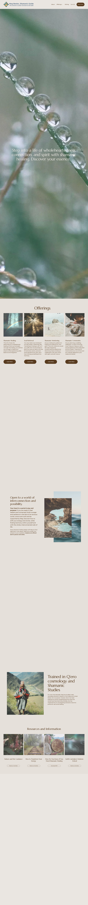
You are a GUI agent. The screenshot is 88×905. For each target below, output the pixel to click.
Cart (73, 4)
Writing (67, 4)
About (53, 4)
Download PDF (54, 765)
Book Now (80, 4)
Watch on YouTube (34, 765)
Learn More (10, 361)
